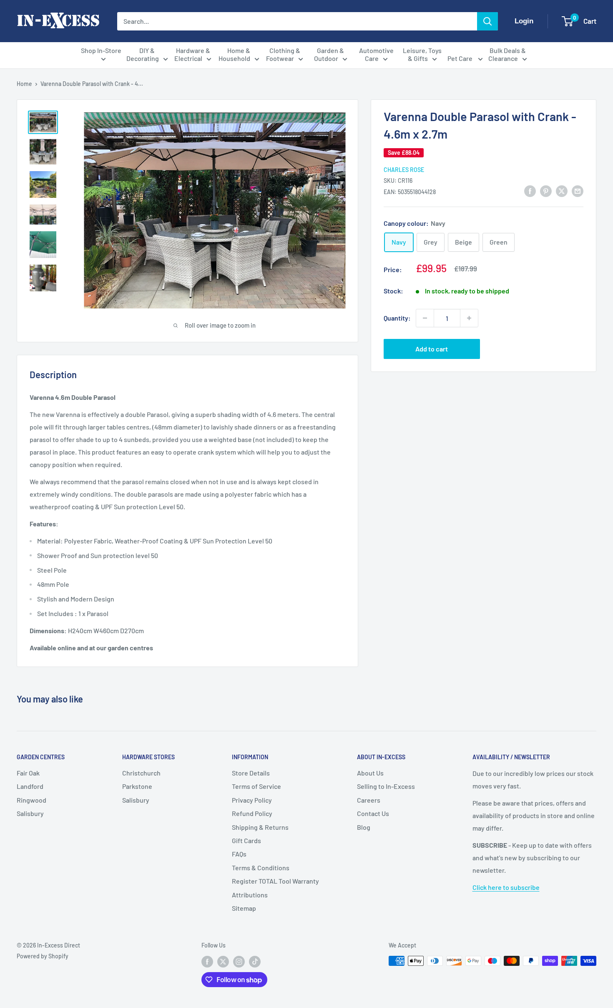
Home (24, 83)
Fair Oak (28, 773)
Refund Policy (252, 813)
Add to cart (431, 349)
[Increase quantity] (469, 318)
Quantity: (397, 318)
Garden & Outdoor (329, 54)
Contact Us (373, 813)
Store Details (251, 773)
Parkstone (137, 786)
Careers (368, 800)
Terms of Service (256, 786)
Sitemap (244, 908)
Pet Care (460, 58)
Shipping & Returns (260, 827)
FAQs (239, 854)
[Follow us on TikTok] (255, 962)
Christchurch (141, 773)
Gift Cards (246, 840)
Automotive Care (376, 54)
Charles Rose (404, 169)
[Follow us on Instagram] (239, 962)
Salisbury (30, 813)
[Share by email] (577, 190)
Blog (363, 827)
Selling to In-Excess (386, 786)
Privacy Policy (252, 800)
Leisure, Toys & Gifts (422, 54)
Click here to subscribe (506, 887)
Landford (30, 786)
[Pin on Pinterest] (546, 190)
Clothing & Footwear (283, 54)
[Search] (487, 21)
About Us (370, 773)
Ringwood (31, 800)
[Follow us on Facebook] (207, 962)
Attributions (250, 895)
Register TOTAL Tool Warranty (275, 881)
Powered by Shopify (42, 956)
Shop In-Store (101, 50)
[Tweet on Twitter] (562, 190)
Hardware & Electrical (192, 54)
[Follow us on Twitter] (223, 962)
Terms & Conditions (260, 868)
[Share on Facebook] (530, 190)
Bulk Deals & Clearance (507, 54)
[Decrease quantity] (425, 318)
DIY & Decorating (142, 54)
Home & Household (235, 54)
